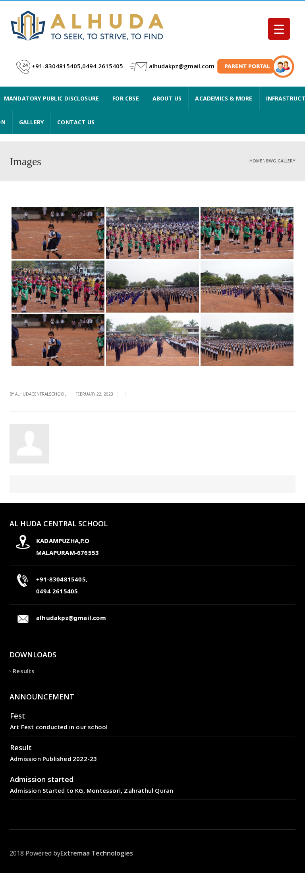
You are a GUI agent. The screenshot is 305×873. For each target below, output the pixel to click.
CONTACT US (76, 122)
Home (255, 161)
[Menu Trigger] (279, 29)
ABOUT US (167, 98)
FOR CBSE (125, 98)
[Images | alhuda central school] (89, 25)
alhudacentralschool (89, 427)
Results (24, 671)
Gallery (31, 122)
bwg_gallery (280, 161)
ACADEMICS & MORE (223, 98)
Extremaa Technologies (96, 853)
